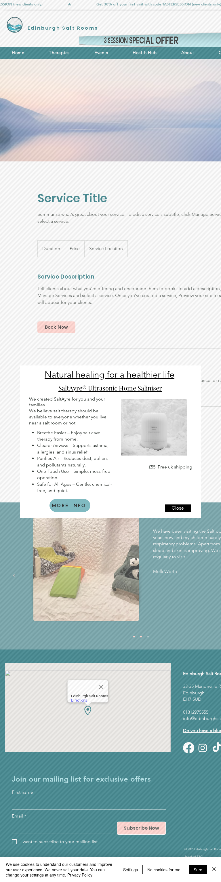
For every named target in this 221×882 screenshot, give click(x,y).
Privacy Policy (79, 875)
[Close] (214, 869)
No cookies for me (163, 870)
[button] (178, 508)
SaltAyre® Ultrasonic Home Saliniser (110, 388)
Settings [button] (130, 870)
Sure (198, 870)
